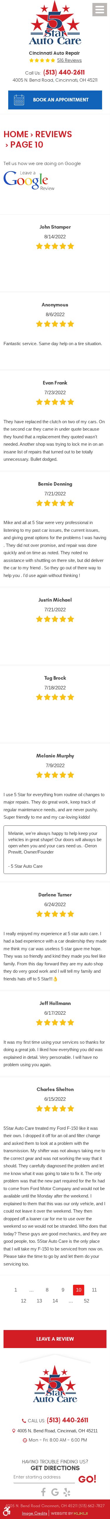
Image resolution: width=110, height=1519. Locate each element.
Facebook (43, 1493)
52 (86, 1300)
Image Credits (34, 1513)
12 (23, 1300)
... (31, 1289)
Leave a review (55, 1339)
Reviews (53, 134)
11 (94, 1289)
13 (39, 1300)
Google (55, 1493)
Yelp (67, 1493)
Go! (87, 1479)
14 (55, 1300)
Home (16, 134)
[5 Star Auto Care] (55, 22)
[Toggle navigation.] (99, 9)
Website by (69, 1513)
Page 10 (26, 144)
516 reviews (69, 60)
